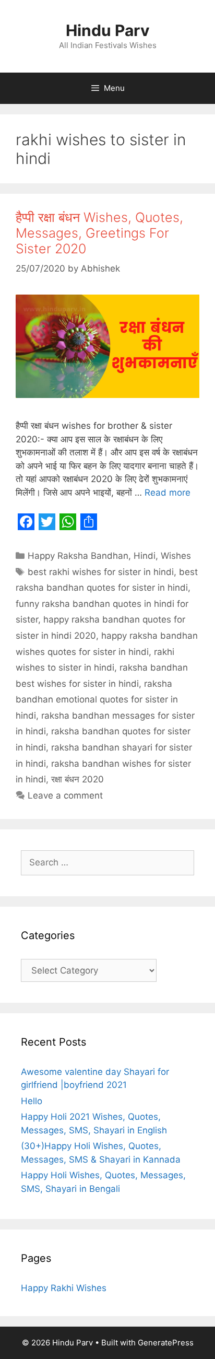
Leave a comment (65, 795)
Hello (31, 1101)
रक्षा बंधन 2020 (77, 779)
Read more (167, 492)
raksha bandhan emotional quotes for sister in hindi (97, 699)
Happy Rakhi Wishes (63, 1288)
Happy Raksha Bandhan (78, 555)
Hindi (145, 555)
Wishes (176, 555)
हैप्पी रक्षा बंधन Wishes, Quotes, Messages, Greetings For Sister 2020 (99, 232)
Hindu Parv (108, 30)
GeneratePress (166, 1343)
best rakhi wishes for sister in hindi (101, 572)
